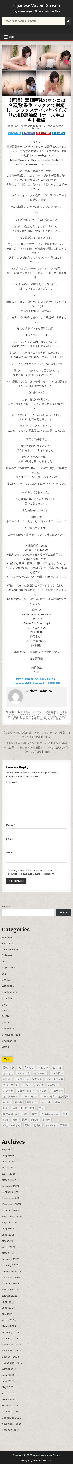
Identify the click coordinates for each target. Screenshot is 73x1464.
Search (6, 907)
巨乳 (28, 718)
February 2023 (10, 1405)
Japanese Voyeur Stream (36, 5)
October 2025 (10, 1210)
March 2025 (9, 1253)
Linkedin (60, 133)
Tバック (29, 1067)
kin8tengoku (9, 992)
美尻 (15, 1119)
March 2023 (9, 1399)
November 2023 (11, 1351)
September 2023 (12, 1363)
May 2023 (7, 1387)
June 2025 (8, 1235)
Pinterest (45, 133)
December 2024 (11, 1271)
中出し (6, 1102)
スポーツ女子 (10, 1085)
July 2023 (8, 1375)
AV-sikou (7, 943)
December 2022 (11, 1418)
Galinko (14, 126)
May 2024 (8, 1314)
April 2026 (9, 1174)
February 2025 (10, 1259)
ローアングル (29, 1096)
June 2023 (8, 1381)
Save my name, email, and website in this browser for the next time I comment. (33, 872)
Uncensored (9, 1041)
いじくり (43, 1067)
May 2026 (7, 1168)
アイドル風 (23, 1073)
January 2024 (10, 1338)
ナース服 (41, 716)
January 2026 (10, 1192)
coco (4, 961)
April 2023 (9, 1393)
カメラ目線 (57, 1073)
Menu (11, 37)
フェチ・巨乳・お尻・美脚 (32, 1090)
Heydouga (8, 986)
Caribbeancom (10, 949)
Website (11, 852)
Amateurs (7, 937)
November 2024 (11, 1277)
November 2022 (11, 1424)
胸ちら (35, 1119)
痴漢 (34, 1113)
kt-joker (7, 998)
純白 (5, 1119)
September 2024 (12, 1290)
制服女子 (31, 1102)
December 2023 (11, 1344)
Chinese (7, 955)
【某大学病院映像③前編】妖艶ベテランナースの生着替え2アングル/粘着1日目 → (36, 735)
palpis (6, 1004)
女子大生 (20, 718)
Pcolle (38, 128)
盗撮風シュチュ (49, 1113)
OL (20, 1067)
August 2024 (10, 1296)
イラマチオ (40, 1073)
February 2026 (10, 1186)
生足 (41, 1108)
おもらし (57, 1067)
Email (10, 839)
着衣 (65, 1113)
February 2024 (11, 1332)
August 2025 (9, 1222)
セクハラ (23, 716)
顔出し (37, 1125)
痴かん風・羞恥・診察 (15, 1113)
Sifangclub (8, 1029)
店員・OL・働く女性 (23, 1108)
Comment (12, 782)
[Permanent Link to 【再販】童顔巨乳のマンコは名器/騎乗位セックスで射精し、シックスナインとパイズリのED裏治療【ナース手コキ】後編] (36, 70)
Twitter (16, 133)
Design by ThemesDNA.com (36, 1460)
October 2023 (10, 1357)
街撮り (46, 1119)
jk (13, 1067)
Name (10, 825)
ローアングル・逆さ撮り (54, 1096)
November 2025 (11, 1204)
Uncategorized (11, 1035)
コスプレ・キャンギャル (28, 1079)
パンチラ (8, 1090)
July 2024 (8, 1302)
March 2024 (9, 1326)
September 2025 (12, 1216)
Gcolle (6, 980)
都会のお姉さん (47, 718)
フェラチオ (57, 1090)
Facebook (29, 133)
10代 (5, 1067)
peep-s (6, 1022)
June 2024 (8, 1308)
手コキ (34, 718)
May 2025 (7, 1241)
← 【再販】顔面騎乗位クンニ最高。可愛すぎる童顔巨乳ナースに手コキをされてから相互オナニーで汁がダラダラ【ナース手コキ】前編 (36, 747)
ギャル (6, 1079)
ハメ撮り (51, 716)
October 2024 (10, 1283)
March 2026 (9, 1180)
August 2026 (9, 1149)
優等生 (18, 1102)
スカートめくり (54, 1079)
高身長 (63, 1125)
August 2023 (9, 1369)
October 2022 (10, 1430)
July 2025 (8, 1229)
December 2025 (11, 1198)
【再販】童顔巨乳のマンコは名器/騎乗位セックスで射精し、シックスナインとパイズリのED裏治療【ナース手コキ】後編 (36, 110)
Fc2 (4, 974)
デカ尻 (32, 716)
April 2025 (9, 1247)
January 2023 (10, 1412)
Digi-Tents (8, 968)
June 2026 (8, 1161)
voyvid (5, 1047)
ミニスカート (10, 1096)
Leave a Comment (55, 126)
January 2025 (10, 1265)
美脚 (24, 1119)
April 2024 (9, 1320)
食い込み (51, 1125)
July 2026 (8, 1155)
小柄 (57, 1102)
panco (5, 1010)
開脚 (27, 1125)
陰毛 (58, 718)
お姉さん (8, 1073)
